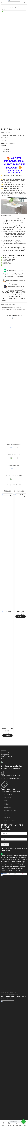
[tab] (14, 149)
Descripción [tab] (6, 149)
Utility (13, 143)
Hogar (15, 7)
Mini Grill (20, 612)
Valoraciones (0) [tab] (7, 151)
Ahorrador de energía (7, 730)
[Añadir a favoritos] (11, 496)
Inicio (10, 7)
